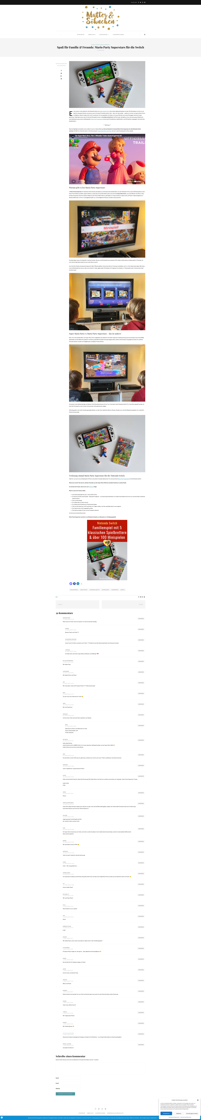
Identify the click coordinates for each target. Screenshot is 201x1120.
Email (57, 1083)
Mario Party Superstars (97, 119)
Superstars (115, 589)
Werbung (107, 44)
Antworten (141, 618)
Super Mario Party (104, 111)
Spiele (93, 44)
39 (57, 597)
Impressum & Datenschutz (174, 1117)
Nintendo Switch (94, 589)
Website (58, 1088)
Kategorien (103, 34)
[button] (198, 1100)
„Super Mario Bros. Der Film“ (105, 131)
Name (57, 1078)
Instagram (91, 486)
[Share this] (61, 71)
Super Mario (105, 589)
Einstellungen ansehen (192, 1113)
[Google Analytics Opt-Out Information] (2, 1118)
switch (123, 589)
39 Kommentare (61, 65)
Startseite (80, 34)
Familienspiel (74, 589)
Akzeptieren (166, 1113)
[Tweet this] (61, 73)
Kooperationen (118, 34)
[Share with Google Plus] (61, 76)
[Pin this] (61, 79)
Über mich (91, 34)
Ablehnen (178, 1113)
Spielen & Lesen (99, 44)
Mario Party (83, 589)
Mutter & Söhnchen (61, 63)
